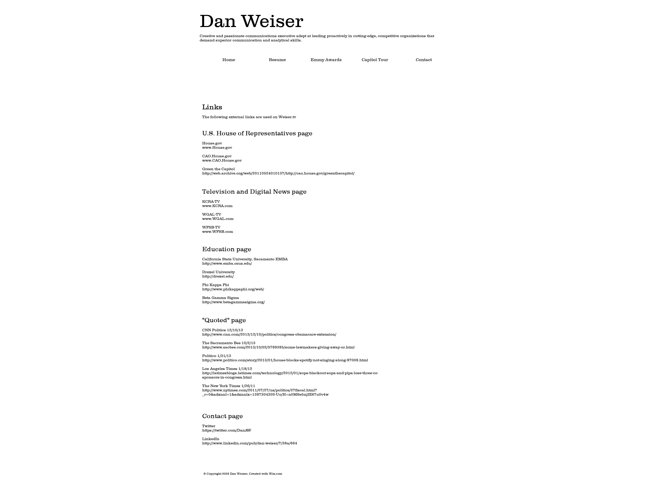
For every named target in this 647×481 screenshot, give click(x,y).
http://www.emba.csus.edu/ (227, 263)
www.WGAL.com (218, 218)
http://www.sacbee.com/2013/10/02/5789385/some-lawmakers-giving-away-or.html (278, 347)
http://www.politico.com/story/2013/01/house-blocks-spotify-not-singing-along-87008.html (285, 360)
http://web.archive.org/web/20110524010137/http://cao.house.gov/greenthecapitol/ (278, 173)
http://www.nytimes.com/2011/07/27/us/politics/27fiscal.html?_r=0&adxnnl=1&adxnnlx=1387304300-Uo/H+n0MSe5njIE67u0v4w (265, 392)
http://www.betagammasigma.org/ (233, 302)
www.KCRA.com (217, 206)
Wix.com (275, 473)
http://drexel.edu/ (218, 276)
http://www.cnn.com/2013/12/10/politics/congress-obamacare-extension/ (269, 334)
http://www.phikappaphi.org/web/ (233, 289)
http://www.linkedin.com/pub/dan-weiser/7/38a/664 (249, 443)
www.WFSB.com (217, 231)
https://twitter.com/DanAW (226, 430)
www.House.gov (217, 147)
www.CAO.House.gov (222, 160)
